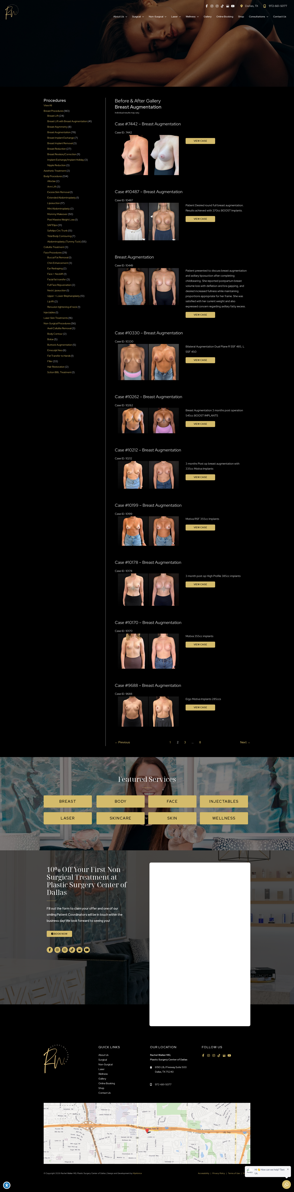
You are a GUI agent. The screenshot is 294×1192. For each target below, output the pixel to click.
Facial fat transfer (56, 279)
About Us (103, 1055)
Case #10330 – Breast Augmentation (149, 333)
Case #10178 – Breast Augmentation (148, 562)
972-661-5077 (163, 1084)
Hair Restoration (56, 366)
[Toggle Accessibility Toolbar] (6, 1185)
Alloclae (51, 181)
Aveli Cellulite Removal (59, 328)
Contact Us (104, 1092)
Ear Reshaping (55, 268)
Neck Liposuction (56, 290)
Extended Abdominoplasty (61, 197)
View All (48, 105)
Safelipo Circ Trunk (57, 230)
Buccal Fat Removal (57, 257)
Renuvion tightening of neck (62, 307)
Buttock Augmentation (59, 344)
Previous (122, 742)
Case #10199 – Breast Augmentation (148, 505)
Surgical (102, 1059)
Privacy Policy (218, 1173)
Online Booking (106, 1083)
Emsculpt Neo (54, 350)
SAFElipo (52, 225)
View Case (200, 140)
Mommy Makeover (57, 214)
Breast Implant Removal (60, 143)
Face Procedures (53, 252)
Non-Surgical (105, 1064)
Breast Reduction (56, 148)
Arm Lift (51, 186)
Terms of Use (234, 1173)
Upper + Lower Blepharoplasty (63, 296)
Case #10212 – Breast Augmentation (148, 450)
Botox (50, 339)
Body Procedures (53, 176)
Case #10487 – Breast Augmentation (149, 191)
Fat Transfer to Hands (58, 355)
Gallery (102, 1078)
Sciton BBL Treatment (59, 372)
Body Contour (55, 333)
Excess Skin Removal (58, 192)
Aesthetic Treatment (55, 170)
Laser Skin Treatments (56, 318)
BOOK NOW (60, 933)
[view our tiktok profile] (222, 6)
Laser (101, 1069)
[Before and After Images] (148, 174)
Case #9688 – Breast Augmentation (148, 685)
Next (245, 742)
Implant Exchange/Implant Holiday (65, 159)
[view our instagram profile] (212, 6)
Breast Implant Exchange (60, 137)
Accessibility (203, 1173)
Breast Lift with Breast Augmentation (67, 121)
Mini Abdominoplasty (58, 208)
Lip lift (50, 301)
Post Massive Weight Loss (61, 219)
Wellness (103, 1074)
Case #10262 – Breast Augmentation (148, 396)
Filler (50, 361)
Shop (101, 1088)
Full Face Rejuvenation (59, 285)
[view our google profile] (227, 6)
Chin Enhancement (57, 263)
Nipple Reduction (56, 165)
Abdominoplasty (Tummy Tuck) (64, 241)
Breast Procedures (53, 111)
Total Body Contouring (59, 236)
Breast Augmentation (58, 132)
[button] (125, 16)
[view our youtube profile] (232, 6)
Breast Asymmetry (57, 126)
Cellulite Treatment (54, 247)
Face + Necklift (55, 274)
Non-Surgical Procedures (57, 323)
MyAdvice (137, 1173)
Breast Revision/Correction (61, 154)
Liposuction (53, 203)
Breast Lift (53, 115)
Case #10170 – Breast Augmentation (148, 622)
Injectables (49, 312)
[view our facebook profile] (206, 6)
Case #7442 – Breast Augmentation (148, 124)
